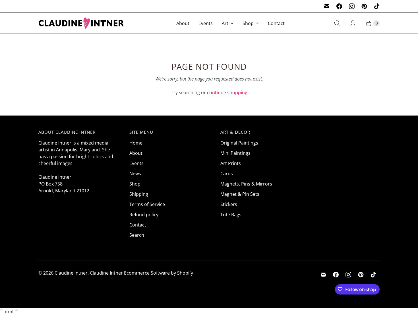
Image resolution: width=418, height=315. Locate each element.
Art (225, 23)
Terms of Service (147, 204)
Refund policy (143, 214)
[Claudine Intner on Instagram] (351, 6)
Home (135, 143)
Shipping (138, 194)
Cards (226, 173)
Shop (248, 23)
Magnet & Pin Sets (239, 194)
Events (205, 23)
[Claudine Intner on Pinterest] (364, 6)
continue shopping (227, 92)
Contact (276, 23)
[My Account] (353, 23)
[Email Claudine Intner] (326, 6)
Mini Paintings (235, 153)
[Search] (337, 23)
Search (136, 235)
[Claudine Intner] (81, 23)
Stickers (228, 204)
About (182, 23)
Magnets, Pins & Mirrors (246, 184)
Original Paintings (239, 143)
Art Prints (230, 163)
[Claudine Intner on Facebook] (339, 6)
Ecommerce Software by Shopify (158, 273)
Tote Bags (230, 214)
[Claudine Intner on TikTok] (377, 6)
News (135, 173)
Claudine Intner (71, 273)
